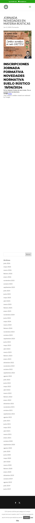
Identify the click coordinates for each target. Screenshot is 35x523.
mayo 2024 (7, 321)
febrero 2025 (8, 308)
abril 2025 (7, 301)
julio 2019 (7, 485)
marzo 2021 (7, 434)
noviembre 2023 (9, 332)
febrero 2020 (8, 468)
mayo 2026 (7, 267)
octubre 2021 (8, 410)
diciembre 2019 (9, 475)
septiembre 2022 (9, 373)
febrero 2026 (8, 273)
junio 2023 (7, 342)
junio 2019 (7, 489)
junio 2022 (7, 383)
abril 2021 (7, 431)
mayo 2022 (7, 386)
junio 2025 (7, 294)
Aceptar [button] (26, 517)
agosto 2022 (8, 376)
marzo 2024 (7, 325)
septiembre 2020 (9, 444)
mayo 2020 (7, 458)
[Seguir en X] (19, 502)
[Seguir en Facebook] (15, 502)
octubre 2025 (8, 284)
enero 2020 (7, 472)
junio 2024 (7, 318)
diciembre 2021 (9, 403)
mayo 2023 (7, 345)
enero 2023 (7, 359)
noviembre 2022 (9, 366)
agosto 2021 (8, 417)
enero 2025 (7, 311)
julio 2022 (7, 379)
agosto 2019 (8, 482)
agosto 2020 (8, 448)
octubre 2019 (8, 479)
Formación (15, 27)
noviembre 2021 (9, 407)
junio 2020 (7, 455)
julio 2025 (7, 291)
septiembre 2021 (9, 414)
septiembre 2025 (9, 287)
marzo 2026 (7, 270)
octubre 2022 (8, 369)
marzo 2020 (7, 465)
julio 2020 (7, 451)
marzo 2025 (7, 304)
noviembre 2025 (9, 280)
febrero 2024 (8, 328)
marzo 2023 (7, 352)
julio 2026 (7, 263)
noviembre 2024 (9, 315)
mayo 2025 (7, 297)
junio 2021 (7, 424)
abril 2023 (7, 349)
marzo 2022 (7, 393)
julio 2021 (7, 420)
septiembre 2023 (9, 338)
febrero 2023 (8, 356)
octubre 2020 (8, 441)
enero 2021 (7, 438)
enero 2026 (7, 277)
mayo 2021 (7, 427)
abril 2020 (7, 461)
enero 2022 (7, 400)
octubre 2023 (8, 335)
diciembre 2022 (9, 362)
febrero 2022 (8, 397)
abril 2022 (7, 390)
